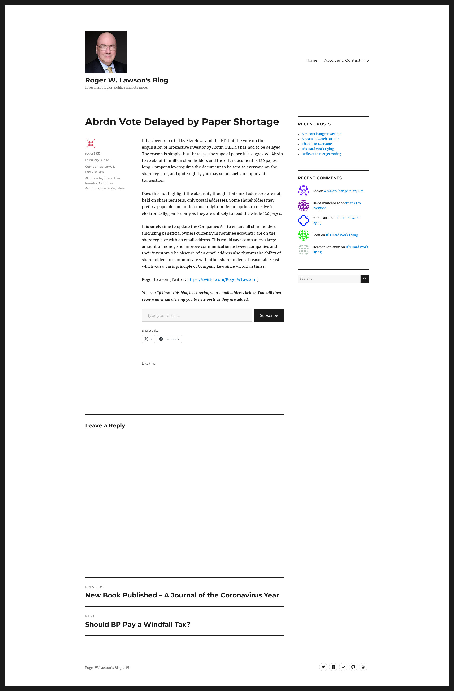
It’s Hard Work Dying (318, 149)
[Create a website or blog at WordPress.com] (127, 668)
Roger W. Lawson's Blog (126, 80)
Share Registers (113, 188)
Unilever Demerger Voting (321, 154)
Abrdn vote (93, 178)
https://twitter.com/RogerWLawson (221, 279)
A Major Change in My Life (321, 134)
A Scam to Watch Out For (320, 139)
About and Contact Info (346, 60)
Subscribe (269, 315)
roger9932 (92, 153)
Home (312, 60)
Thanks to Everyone (317, 144)
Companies (94, 166)
